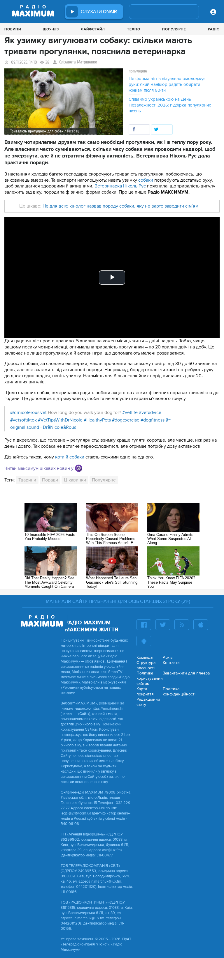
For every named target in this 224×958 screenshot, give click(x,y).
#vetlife (130, 412)
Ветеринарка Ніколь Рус (120, 186)
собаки (146, 180)
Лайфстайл (93, 29)
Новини (12, 29)
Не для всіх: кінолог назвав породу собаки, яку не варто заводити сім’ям (120, 206)
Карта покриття (145, 691)
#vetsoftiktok (23, 420)
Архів (168, 657)
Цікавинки (75, 480)
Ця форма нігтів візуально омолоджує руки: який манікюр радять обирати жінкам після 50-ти (167, 84)
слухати (99, 12)
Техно (133, 29)
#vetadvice (150, 412)
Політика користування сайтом (149, 678)
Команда (144, 657)
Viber (78, 468)
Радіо (214, 29)
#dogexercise (125, 420)
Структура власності (145, 665)
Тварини (27, 480)
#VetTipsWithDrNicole (60, 420)
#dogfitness (152, 420)
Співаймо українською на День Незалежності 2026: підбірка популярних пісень (170, 105)
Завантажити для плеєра (186, 673)
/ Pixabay (71, 131)
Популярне (174, 29)
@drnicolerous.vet (28, 412)
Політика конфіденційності (179, 691)
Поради (50, 480)
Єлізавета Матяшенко (78, 62)
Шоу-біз (51, 29)
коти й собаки (69, 457)
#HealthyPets (97, 420)
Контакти (171, 662)
